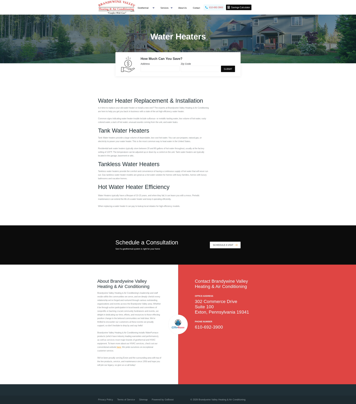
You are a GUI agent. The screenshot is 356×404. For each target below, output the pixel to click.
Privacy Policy (105, 399)
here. (119, 347)
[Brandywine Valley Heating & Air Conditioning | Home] (117, 7)
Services (164, 8)
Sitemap (143, 399)
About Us (182, 8)
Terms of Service (126, 399)
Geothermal (143, 8)
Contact (196, 8)
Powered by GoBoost (163, 399)
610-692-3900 (209, 327)
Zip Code (186, 63)
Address (145, 63)
